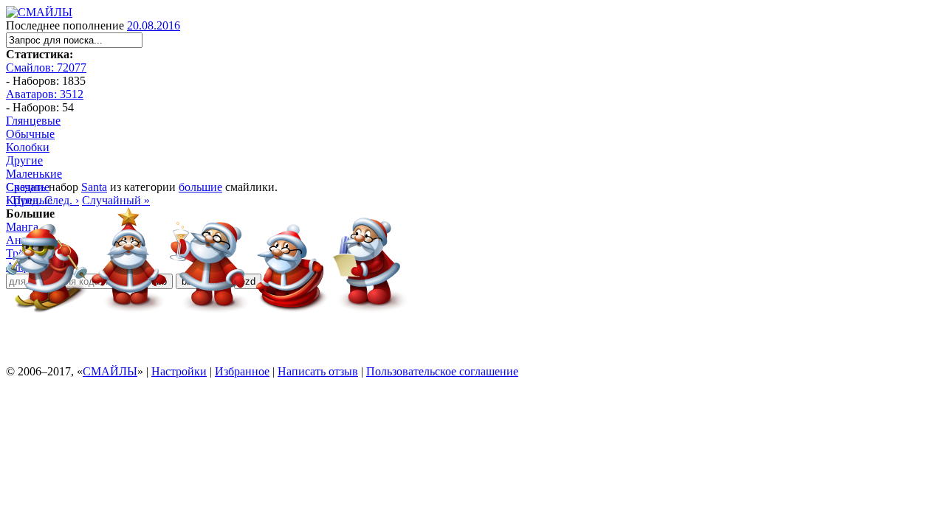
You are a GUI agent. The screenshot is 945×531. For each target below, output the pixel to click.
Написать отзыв (318, 371)
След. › (61, 200)
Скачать (26, 187)
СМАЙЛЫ (110, 371)
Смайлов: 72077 (46, 67)
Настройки (179, 371)
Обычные (30, 134)
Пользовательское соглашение (442, 371)
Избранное (242, 371)
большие (200, 187)
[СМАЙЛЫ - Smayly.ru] (39, 12)
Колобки (27, 147)
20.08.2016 (153, 25)
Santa (94, 187)
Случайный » (116, 200)
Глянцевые (33, 120)
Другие (24, 160)
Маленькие (34, 173)
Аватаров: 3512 (44, 94)
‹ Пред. (23, 200)
